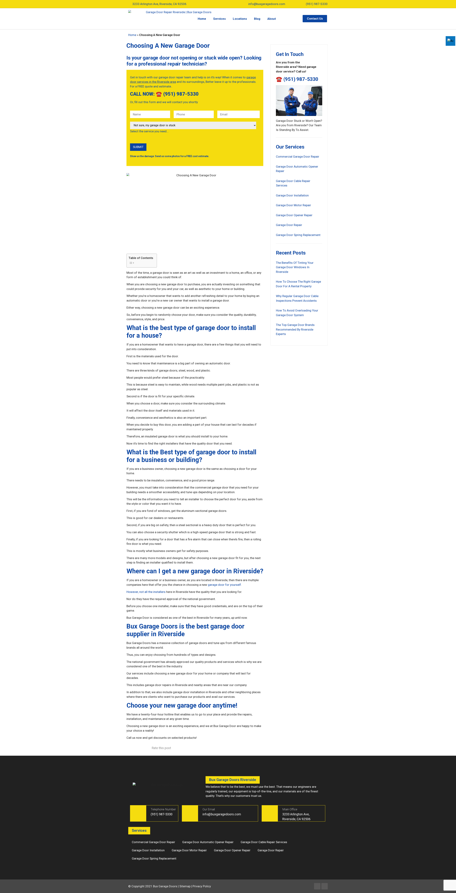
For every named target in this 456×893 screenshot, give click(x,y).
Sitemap (184, 886)
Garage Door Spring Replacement (298, 235)
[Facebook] (317, 886)
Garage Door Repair (289, 225)
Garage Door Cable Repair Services (264, 842)
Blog (257, 18)
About (271, 18)
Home (202, 18)
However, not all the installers (145, 592)
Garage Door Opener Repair (294, 215)
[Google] (324, 886)
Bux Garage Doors (165, 886)
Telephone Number (163, 809)
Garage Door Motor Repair (293, 205)
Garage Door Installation (292, 195)
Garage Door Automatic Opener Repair (208, 842)
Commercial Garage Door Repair (297, 156)
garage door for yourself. (225, 584)
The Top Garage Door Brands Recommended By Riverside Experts (295, 329)
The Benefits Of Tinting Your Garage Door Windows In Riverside (295, 267)
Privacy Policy (202, 886)
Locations (240, 18)
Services (219, 18)
